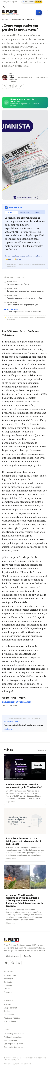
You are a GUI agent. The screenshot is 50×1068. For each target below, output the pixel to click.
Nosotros (7, 1004)
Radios (6, 1011)
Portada (5, 19)
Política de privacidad (13, 1037)
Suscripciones (10, 1021)
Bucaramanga (10, 975)
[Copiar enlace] (15, 86)
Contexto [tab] (38, 212)
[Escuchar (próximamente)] (21, 86)
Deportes (7, 992)
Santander (8, 982)
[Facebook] (6, 962)
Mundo (7, 989)
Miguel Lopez (11, 77)
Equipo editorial (10, 1008)
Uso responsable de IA (13, 1044)
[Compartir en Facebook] (4, 86)
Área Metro (8, 979)
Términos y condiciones (14, 1033)
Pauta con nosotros (12, 1018)
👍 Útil (8, 259)
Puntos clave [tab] (25, 212)
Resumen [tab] (11, 212)
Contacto (27, 956)
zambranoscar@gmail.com (16, 701)
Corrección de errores (13, 1047)
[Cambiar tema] (4, 7)
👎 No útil (17, 259)
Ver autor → (41, 750)
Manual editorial (10, 1040)
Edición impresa (12, 956)
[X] (19, 962)
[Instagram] (12, 962)
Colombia (8, 985)
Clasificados (9, 1015)
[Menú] (45, 12)
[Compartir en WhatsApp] (10, 86)
